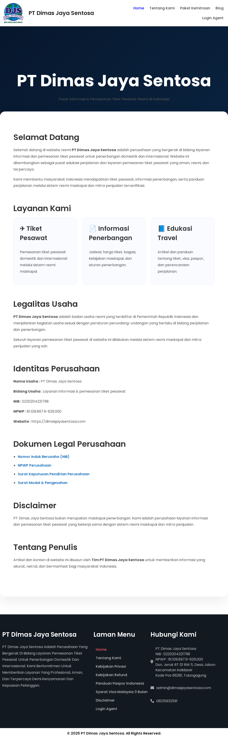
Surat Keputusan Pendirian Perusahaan (54, 474)
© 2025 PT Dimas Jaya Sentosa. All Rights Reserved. (114, 733)
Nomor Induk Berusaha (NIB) (43, 456)
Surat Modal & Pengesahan (42, 482)
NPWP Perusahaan (34, 465)
